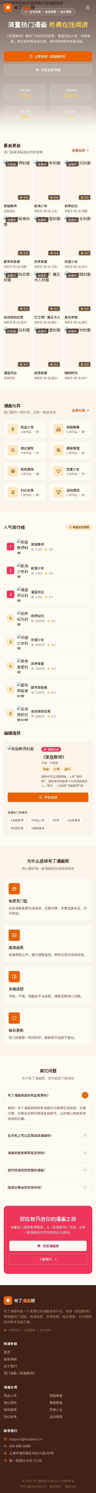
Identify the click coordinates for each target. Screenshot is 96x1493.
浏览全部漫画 (51, 69)
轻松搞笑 (10, 1409)
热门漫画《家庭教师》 (20, 1373)
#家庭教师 (17, 820)
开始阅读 (50, 797)
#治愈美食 (73, 820)
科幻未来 (10, 1416)
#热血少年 (37, 820)
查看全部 (78, 150)
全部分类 (78, 410)
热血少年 (10, 1395)
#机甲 (55, 820)
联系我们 (55, 1486)
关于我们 (10, 1366)
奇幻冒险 (10, 1402)
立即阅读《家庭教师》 (50, 56)
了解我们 (45, 1259)
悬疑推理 (55, 1402)
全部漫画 (10, 1359)
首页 (7, 1352)
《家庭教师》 (53, 757)
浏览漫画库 (51, 1245)
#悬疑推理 (37, 828)
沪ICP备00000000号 (33, 1486)
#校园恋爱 (17, 828)
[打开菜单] (87, 7)
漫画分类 (70, 1486)
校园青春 (55, 1395)
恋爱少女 (55, 1409)
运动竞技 (55, 1416)
